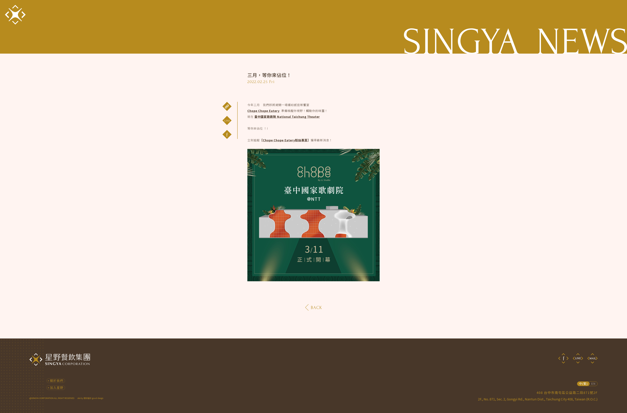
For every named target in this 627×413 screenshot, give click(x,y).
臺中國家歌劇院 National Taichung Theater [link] (287, 116)
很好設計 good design (93, 398)
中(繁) (583, 383)
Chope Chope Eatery (263, 111)
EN (593, 383)
